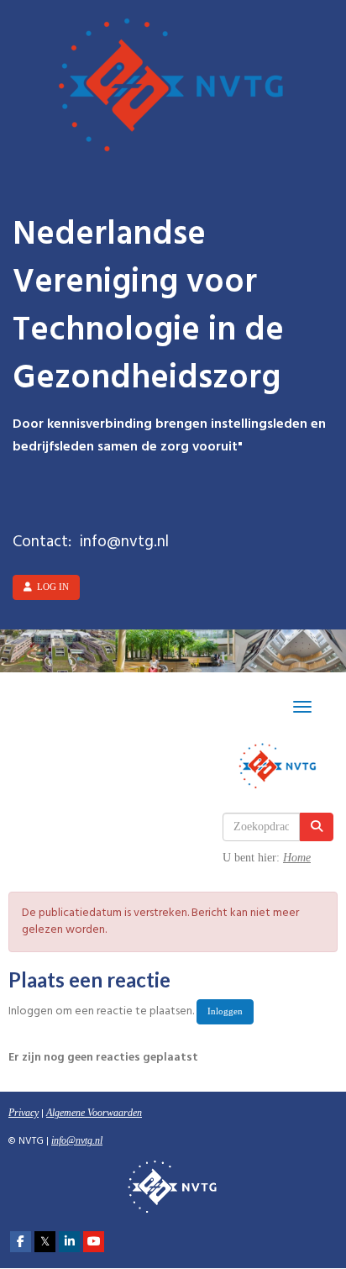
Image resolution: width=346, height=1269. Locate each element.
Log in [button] (50, 587)
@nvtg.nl (76, 1140)
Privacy (23, 1113)
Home (297, 857)
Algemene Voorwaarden (94, 1113)
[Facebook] (20, 1242)
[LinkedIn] (69, 1242)
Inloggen (225, 1011)
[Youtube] (93, 1242)
